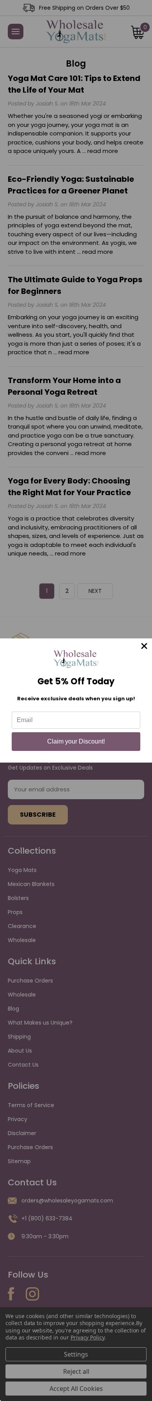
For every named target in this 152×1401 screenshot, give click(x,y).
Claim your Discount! (76, 741)
